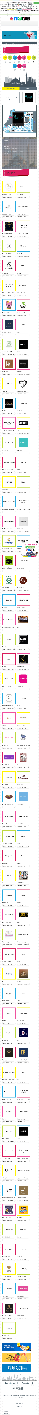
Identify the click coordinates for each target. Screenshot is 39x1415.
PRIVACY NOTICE (6, 1412)
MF (19, 62)
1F (24, 62)
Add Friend (31, 547)
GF (15, 62)
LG (10, 62)
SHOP (13, 43)
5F (19, 70)
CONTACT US (19, 1403)
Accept (36, 3)
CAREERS (19, 1406)
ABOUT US (19, 1401)
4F (15, 70)
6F (24, 70)
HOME (5, 43)
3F (34, 62)
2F (29, 62)
